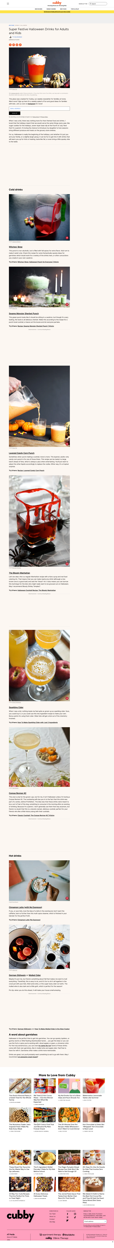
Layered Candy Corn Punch (21, 453)
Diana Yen (14, 89)
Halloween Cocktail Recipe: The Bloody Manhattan (37, 590)
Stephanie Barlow (16, 241)
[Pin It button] (67, 85)
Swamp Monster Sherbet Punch (24, 313)
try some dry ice (45, 1046)
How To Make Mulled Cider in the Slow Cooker (52, 1029)
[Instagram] (75, 1214)
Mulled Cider (35, 975)
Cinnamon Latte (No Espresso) (29, 920)
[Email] (17, 44)
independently (15, 93)
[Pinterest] (13, 44)
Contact (52, 1219)
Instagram (31, 104)
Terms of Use (36, 117)
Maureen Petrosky (16, 567)
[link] (20, 1097)
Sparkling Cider (16, 707)
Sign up (14, 113)
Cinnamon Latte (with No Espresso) (25, 907)
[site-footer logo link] (10, 1234)
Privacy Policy (44, 117)
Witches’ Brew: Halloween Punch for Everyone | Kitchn (38, 262)
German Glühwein (17, 975)
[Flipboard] (68, 1221)
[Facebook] (10, 44)
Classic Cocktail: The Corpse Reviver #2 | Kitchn (36, 815)
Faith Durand (15, 788)
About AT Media (12, 1237)
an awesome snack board (27, 1057)
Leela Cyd (14, 970)
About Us (52, 1216)
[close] (112, 1241)
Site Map (52, 1222)
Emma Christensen (16, 702)
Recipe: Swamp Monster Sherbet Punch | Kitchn (36, 326)
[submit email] (105, 1221)
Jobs (8, 1240)
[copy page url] (20, 44)
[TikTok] (75, 1217)
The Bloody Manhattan (19, 573)
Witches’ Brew (15, 247)
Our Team (52, 1214)
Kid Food (11, 25)
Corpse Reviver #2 (17, 793)
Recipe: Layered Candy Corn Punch (31, 470)
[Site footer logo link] (20, 1216)
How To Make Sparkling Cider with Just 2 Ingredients (38, 722)
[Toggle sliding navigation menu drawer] (8, 4)
